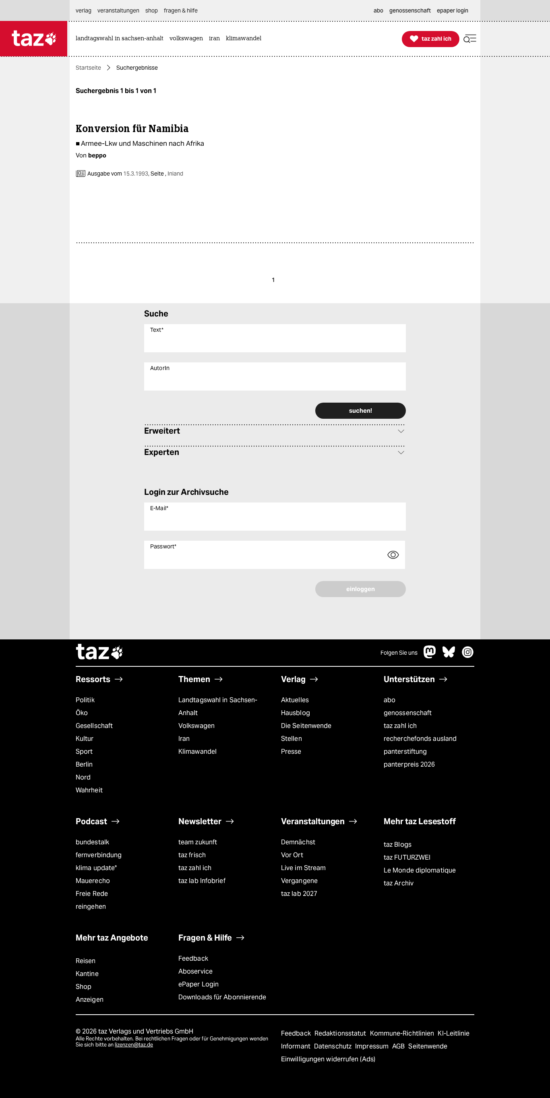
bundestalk (92, 842)
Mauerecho (93, 881)
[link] (121, 38)
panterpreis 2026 (409, 764)
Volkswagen (196, 726)
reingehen (91, 906)
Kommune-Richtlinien (403, 1033)
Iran (184, 738)
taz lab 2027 (299, 893)
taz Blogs (397, 844)
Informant (296, 1046)
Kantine (87, 974)
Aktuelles (295, 700)
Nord (83, 777)
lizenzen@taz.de (134, 1044)
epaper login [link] (452, 10)
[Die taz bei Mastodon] (430, 656)
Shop (83, 986)
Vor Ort (292, 855)
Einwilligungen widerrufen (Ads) (328, 1059)
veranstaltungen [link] (118, 10)
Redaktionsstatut (341, 1033)
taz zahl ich (400, 726)
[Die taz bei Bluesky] (448, 656)
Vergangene (299, 881)
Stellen (291, 738)
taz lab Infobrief (201, 881)
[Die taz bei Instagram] (467, 656)
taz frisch (192, 855)
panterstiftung (405, 751)
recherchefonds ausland (420, 738)
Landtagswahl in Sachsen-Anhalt (217, 706)
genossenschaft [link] (410, 10)
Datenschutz (333, 1046)
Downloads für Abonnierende (222, 997)
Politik (85, 700)
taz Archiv (399, 883)
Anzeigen (89, 999)
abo (389, 700)
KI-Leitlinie (453, 1033)
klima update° (96, 868)
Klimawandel (197, 751)
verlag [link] (83, 10)
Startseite (88, 67)
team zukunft (197, 842)
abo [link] (378, 10)
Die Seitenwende (306, 726)
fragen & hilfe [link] (181, 10)
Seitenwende (427, 1046)
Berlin (84, 764)
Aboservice (195, 971)
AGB (399, 1046)
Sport (84, 751)
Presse (291, 751)
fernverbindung (99, 855)
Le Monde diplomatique (420, 870)
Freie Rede (92, 893)
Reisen (86, 961)
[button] (469, 39)
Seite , (166, 173)
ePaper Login (198, 984)
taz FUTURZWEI (407, 857)
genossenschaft (408, 713)
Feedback (193, 958)
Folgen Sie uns (399, 652)
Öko (82, 713)
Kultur (85, 738)
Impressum (372, 1046)
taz (100, 652)
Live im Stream (303, 868)
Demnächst (298, 842)
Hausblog (295, 713)
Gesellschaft (94, 726)
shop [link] (151, 10)
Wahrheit (89, 790)
